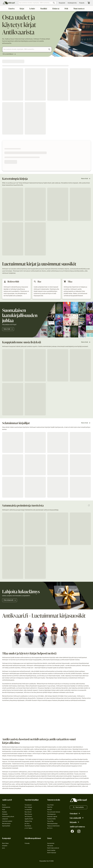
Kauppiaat (62, 3)
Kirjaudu (81, 3)
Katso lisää (84, 178)
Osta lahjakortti (8, 600)
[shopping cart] (89, 3)
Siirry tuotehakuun (8, 54)
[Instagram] (78, 831)
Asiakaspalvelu (72, 3)
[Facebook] (72, 831)
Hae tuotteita (79, 807)
